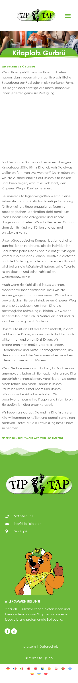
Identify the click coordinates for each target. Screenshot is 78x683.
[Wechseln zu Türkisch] (45, 673)
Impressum (28, 646)
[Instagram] (14, 631)
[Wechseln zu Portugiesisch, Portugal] (63, 668)
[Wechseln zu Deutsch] (8, 668)
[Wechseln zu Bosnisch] (42, 668)
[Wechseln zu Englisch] (35, 668)
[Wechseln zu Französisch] (14, 668)
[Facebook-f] (7, 631)
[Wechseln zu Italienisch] (21, 668)
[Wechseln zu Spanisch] (32, 673)
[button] (68, 16)
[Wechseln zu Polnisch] (56, 668)
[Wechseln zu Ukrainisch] (39, 673)
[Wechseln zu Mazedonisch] (49, 668)
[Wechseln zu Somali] (70, 668)
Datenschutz (49, 646)
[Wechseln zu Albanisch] (28, 668)
